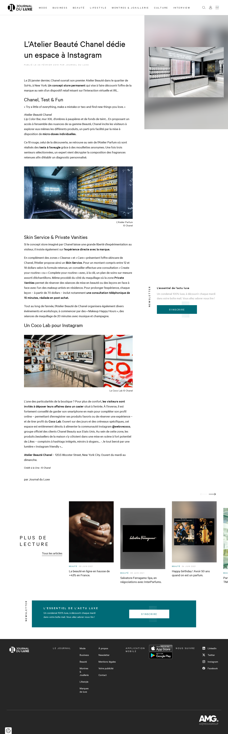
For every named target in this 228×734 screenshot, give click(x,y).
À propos (103, 648)
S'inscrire (177, 309)
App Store (160, 648)
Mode (43, 7)
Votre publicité (105, 668)
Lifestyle (98, 7)
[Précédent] (203, 494)
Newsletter (103, 655)
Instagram (213, 661)
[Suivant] (212, 494)
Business (60, 7)
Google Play (160, 655)
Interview (181, 7)
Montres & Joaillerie (130, 7)
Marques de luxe (84, 690)
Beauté (79, 7)
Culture (161, 7)
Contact (102, 675)
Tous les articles (52, 553)
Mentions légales (107, 661)
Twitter (211, 655)
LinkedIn (212, 648)
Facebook (213, 668)
